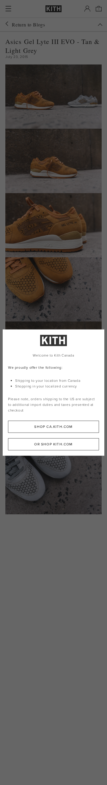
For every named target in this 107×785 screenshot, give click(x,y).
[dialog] (53, 393)
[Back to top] (100, 24)
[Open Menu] (8, 9)
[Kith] (53, 8)
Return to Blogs (28, 24)
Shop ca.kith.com (53, 426)
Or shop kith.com (53, 444)
